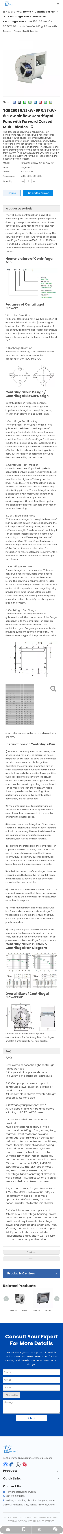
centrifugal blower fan (45, 871)
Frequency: (9, 176)
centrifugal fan (18, 424)
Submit (32, 1418)
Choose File (12, 1395)
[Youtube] (24, 1464)
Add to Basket (40, 193)
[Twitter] (18, 1464)
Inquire (12, 193)
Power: (6, 171)
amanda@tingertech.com (22, 1491)
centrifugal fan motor (22, 570)
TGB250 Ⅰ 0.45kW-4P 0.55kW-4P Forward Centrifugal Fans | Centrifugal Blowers (43, 1310)
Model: (6, 162)
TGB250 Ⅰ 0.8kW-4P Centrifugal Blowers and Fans (20, 1310)
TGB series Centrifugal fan (19, 318)
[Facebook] (5, 1464)
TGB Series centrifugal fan (24, 215)
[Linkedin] (11, 1464)
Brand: (6, 167)
